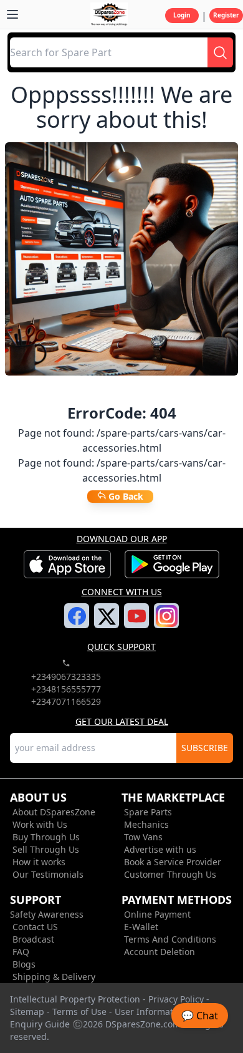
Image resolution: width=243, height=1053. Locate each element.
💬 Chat (199, 1015)
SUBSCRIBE (204, 748)
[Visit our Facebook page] (77, 623)
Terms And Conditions (170, 939)
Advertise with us (160, 849)
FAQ (20, 952)
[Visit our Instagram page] (167, 623)
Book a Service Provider (172, 862)
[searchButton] (220, 52)
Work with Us (39, 824)
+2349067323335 (66, 676)
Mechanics (146, 824)
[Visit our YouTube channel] (137, 623)
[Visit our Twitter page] (107, 624)
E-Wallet (141, 927)
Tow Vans (143, 837)
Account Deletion (159, 952)
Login (182, 15)
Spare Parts (148, 812)
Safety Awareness (46, 914)
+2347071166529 (66, 701)
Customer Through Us (170, 874)
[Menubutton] (12, 14)
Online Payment (157, 914)
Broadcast (33, 939)
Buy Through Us (46, 837)
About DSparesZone (53, 812)
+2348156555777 (66, 689)
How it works (38, 862)
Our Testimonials (47, 874)
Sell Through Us (45, 849)
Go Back (124, 496)
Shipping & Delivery (53, 977)
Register (226, 15)
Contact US (35, 927)
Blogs (24, 964)
